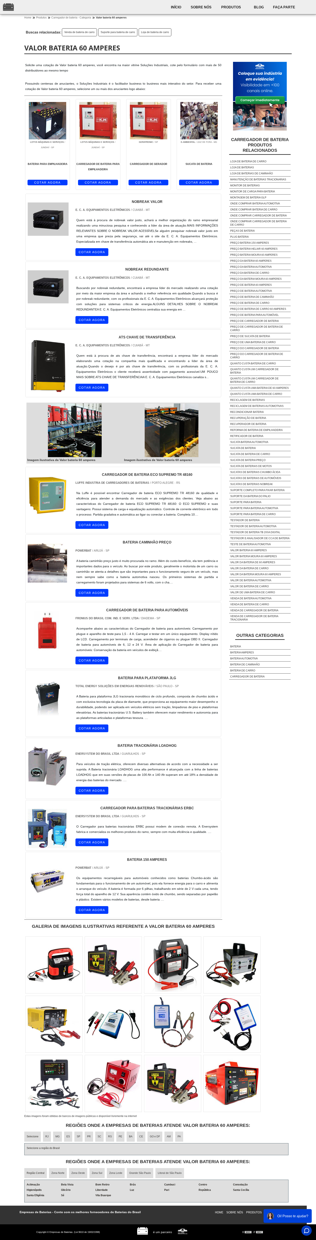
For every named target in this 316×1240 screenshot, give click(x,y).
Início (176, 7)
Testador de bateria (245, 520)
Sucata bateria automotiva (249, 442)
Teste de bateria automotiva (250, 544)
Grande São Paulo (140, 1173)
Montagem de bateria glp (248, 197)
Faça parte (284, 7)
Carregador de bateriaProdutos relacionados (260, 145)
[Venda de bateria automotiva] (113, 1024)
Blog (259, 7)
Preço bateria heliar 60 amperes (254, 248)
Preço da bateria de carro (249, 272)
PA (179, 1136)
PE (120, 1136)
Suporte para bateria (245, 502)
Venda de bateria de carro (79, 32)
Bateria (235, 646)
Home (219, 1212)
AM (169, 1136)
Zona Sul (97, 1173)
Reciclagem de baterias (247, 400)
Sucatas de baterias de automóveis (255, 478)
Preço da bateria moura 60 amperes (256, 278)
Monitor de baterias (245, 185)
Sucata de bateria (243, 448)
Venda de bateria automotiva (251, 598)
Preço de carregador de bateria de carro (256, 328)
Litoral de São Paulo (170, 1173)
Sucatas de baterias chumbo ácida (255, 472)
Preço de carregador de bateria (254, 321)
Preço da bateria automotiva (251, 266)
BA (130, 1136)
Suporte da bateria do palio (250, 496)
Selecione (32, 1136)
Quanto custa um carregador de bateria (254, 371)
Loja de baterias (242, 167)
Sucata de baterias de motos (251, 466)
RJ (47, 1136)
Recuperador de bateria (248, 424)
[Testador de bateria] (113, 965)
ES (68, 1136)
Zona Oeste (78, 1173)
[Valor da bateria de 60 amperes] (232, 1024)
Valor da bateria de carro (249, 568)
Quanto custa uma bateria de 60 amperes (259, 387)
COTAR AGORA (47, 182)
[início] (36, 7)
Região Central (35, 1173)
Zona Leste (115, 1173)
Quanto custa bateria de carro (253, 363)
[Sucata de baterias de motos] (54, 965)
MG (57, 1136)
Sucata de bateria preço (247, 460)
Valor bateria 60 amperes (248, 550)
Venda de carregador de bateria (254, 610)
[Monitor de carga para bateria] (54, 1024)
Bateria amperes (242, 652)
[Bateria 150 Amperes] (47, 897)
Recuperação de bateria (248, 418)
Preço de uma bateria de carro (253, 342)
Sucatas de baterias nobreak (251, 484)
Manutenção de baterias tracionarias (258, 179)
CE (141, 1136)
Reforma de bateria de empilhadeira (256, 430)
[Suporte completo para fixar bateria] (172, 965)
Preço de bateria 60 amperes (251, 284)
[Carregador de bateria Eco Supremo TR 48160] (47, 512)
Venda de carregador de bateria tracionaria (254, 618)
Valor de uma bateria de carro (252, 592)
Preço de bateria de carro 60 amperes (258, 308)
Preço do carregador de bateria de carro (256, 356)
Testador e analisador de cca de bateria (260, 538)
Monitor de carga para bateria (252, 191)
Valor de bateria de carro (249, 586)
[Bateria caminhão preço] (47, 580)
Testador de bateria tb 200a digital (255, 532)
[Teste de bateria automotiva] (172, 1024)
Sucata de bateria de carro (250, 454)
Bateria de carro (242, 670)
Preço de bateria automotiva (251, 290)
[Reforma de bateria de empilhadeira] (172, 1083)
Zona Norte (57, 1173)
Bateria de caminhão (245, 664)
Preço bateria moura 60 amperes (254, 254)
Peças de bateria (242, 230)
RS (110, 1136)
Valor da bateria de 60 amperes (252, 562)
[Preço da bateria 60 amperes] (232, 965)
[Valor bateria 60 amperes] (74, 430)
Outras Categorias (260, 635)
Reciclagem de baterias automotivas (257, 406)
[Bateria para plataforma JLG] (47, 715)
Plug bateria (239, 236)
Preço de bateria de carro (249, 302)
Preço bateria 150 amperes (249, 242)
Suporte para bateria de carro (118, 32)
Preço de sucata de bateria (250, 336)
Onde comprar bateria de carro (253, 209)
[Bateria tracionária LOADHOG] (47, 783)
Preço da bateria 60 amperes (251, 260)
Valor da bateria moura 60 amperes (255, 574)
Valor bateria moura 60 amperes (253, 556)
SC (99, 1136)
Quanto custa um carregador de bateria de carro (254, 380)
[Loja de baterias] (54, 1083)
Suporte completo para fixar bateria (257, 490)
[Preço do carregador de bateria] (232, 1083)
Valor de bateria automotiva (250, 580)
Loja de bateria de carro (155, 32)
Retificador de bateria (246, 436)
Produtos (231, 7)
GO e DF (155, 1136)
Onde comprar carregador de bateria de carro (258, 223)
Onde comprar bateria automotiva (255, 203)
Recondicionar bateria (247, 412)
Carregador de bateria (247, 676)
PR (89, 1136)
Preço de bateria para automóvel (254, 314)
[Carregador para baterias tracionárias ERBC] (47, 845)
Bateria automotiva (244, 658)
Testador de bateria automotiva (253, 526)
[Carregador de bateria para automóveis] (47, 648)
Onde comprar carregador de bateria (258, 215)
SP (78, 1136)
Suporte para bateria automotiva (254, 508)
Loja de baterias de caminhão (251, 173)
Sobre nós (201, 7)
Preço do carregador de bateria (254, 348)
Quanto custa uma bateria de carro (256, 394)
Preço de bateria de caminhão (252, 296)
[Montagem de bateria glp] (113, 1083)
